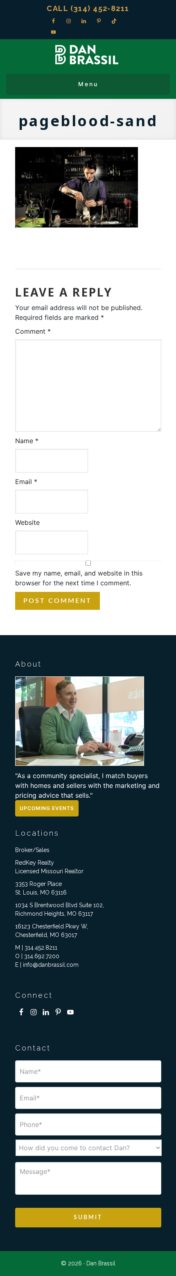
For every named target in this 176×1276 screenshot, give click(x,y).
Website (27, 522)
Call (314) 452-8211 (88, 8)
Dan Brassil (88, 54)
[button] (88, 84)
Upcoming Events (47, 808)
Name (26, 441)
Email (26, 481)
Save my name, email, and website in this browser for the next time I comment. (78, 578)
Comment (33, 331)
